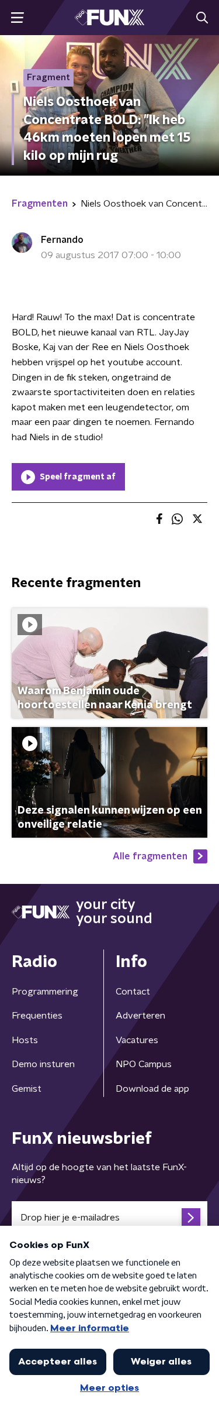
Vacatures (137, 1040)
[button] (17, 18)
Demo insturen (43, 1064)
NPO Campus (144, 1064)
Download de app (152, 1088)
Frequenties (37, 1015)
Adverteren (140, 1015)
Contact (133, 991)
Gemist (26, 1088)
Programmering (45, 991)
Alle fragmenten (150, 856)
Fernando (62, 240)
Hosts (25, 1040)
